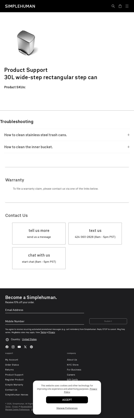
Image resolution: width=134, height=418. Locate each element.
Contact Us (11, 390)
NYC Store (73, 365)
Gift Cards (72, 380)
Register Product (14, 380)
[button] (113, 6)
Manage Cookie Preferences (17, 409)
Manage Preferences (67, 408)
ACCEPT (67, 399)
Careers (71, 375)
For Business (74, 370)
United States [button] (29, 339)
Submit (108, 321)
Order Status (12, 365)
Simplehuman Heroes (16, 395)
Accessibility (26, 406)
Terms (8, 406)
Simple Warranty (14, 385)
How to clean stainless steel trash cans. (35, 135)
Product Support (14, 375)
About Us (72, 360)
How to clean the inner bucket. (28, 147)
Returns (9, 370)
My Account (11, 360)
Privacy (15, 406)
